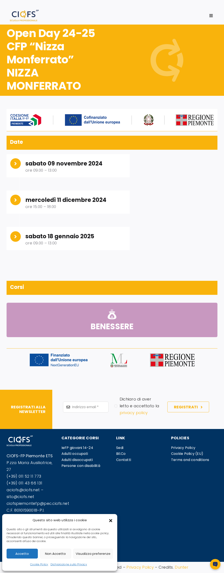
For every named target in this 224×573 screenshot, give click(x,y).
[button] (110, 520)
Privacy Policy (140, 567)
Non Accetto (55, 553)
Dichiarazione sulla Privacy (69, 564)
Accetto (22, 553)
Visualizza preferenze (93, 553)
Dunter (181, 567)
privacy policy (134, 412)
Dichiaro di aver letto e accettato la (139, 405)
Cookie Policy (39, 564)
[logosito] (24, 11)
